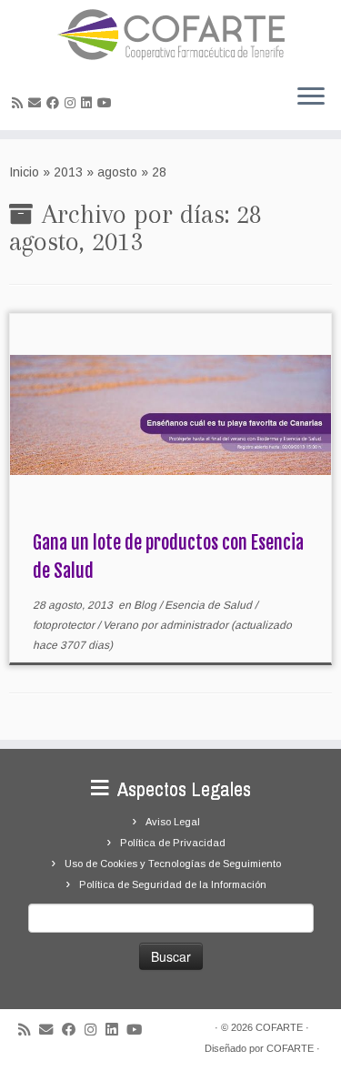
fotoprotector (65, 625)
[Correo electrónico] (37, 103)
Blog (146, 605)
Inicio (24, 172)
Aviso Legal (172, 821)
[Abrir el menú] (311, 97)
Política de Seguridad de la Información (172, 884)
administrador (194, 625)
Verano (122, 625)
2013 (68, 172)
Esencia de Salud (210, 605)
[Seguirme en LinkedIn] (89, 103)
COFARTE (279, 1027)
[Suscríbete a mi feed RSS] (20, 103)
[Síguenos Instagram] (73, 103)
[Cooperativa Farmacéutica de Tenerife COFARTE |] (170, 34)
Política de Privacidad (173, 842)
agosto (117, 172)
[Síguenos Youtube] (107, 103)
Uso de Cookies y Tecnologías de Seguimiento (173, 863)
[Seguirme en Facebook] (55, 103)
